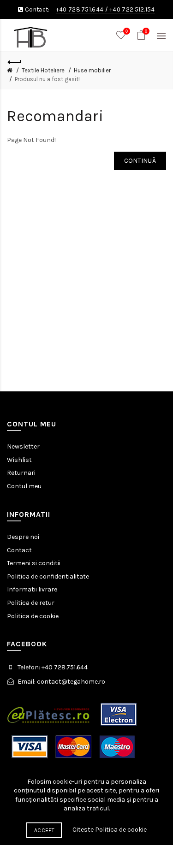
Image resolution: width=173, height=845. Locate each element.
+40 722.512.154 (132, 9)
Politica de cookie (33, 616)
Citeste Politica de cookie (109, 829)
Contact (19, 550)
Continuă (140, 161)
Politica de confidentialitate (48, 576)
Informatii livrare (32, 589)
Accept (44, 830)
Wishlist (19, 460)
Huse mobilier (92, 70)
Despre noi (23, 537)
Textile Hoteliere (43, 70)
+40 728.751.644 (80, 9)
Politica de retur (30, 603)
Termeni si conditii (33, 563)
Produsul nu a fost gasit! (47, 79)
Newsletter (23, 446)
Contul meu (24, 486)
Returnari (21, 473)
